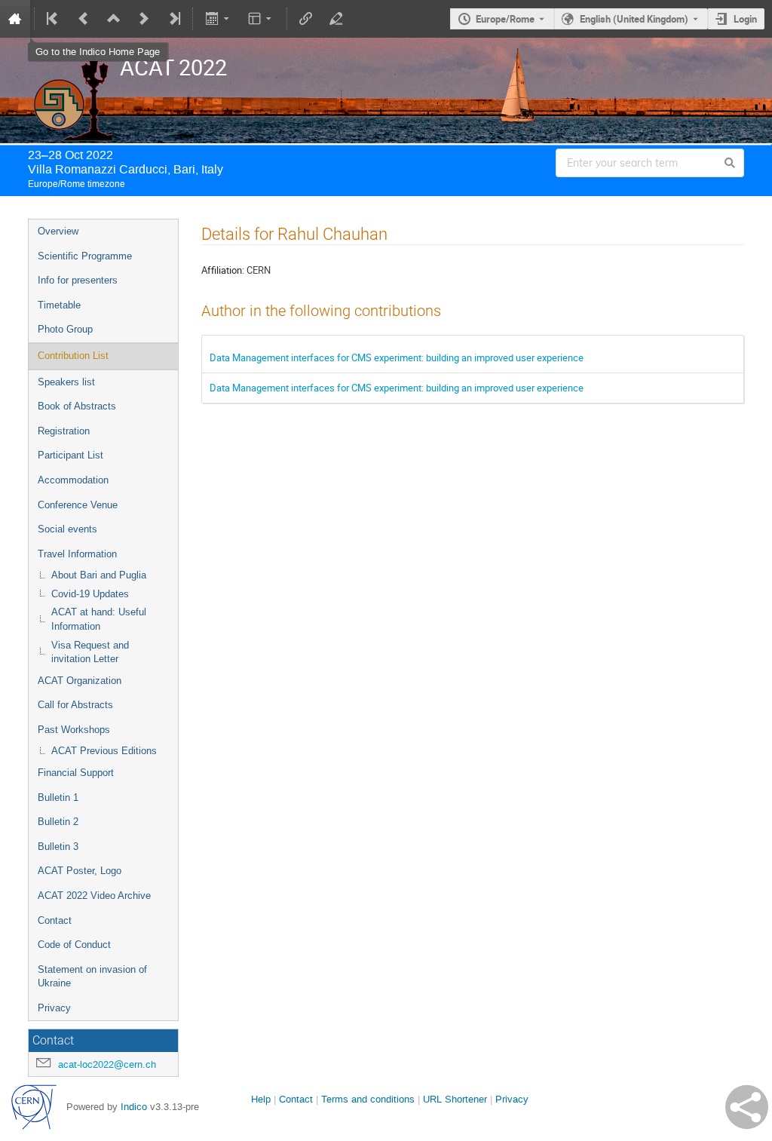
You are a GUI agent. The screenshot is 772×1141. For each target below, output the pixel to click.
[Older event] (84, 19)
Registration (64, 431)
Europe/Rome (505, 19)
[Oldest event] (53, 19)
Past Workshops (74, 729)
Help (261, 1099)
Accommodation (73, 480)
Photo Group (65, 329)
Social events (67, 529)
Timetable (59, 305)
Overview (58, 231)
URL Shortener (455, 1099)
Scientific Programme (85, 256)
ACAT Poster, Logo (79, 870)
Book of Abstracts (77, 406)
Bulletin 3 (58, 846)
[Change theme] (261, 19)
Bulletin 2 (58, 821)
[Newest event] (173, 19)
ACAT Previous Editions (104, 750)
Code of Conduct (74, 944)
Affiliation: (222, 270)
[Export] (218, 19)
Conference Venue (78, 505)
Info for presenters (78, 280)
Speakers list (66, 382)
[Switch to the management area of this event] (336, 19)
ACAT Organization (79, 680)
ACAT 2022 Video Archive (94, 895)
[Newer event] (144, 19)
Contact (55, 920)
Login (745, 19)
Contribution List (73, 355)
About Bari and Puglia (98, 575)
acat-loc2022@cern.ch (107, 1064)
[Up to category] (114, 19)
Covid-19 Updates (90, 594)
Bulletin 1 (58, 797)
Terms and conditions (368, 1099)
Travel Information (77, 554)
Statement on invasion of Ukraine (92, 976)
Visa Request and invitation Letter (90, 652)
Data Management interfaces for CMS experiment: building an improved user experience (397, 357)
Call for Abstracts (75, 704)
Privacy (54, 1008)
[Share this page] (746, 1107)
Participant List (70, 455)
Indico (134, 1106)
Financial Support (76, 772)
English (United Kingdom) (634, 19)
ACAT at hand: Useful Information (98, 619)
